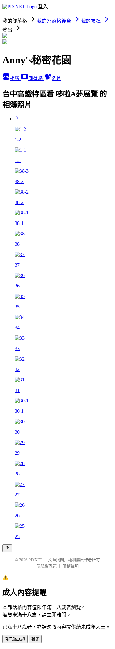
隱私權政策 (47, 566)
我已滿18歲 (15, 639)
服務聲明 (71, 566)
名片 (56, 78)
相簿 (15, 78)
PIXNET (35, 559)
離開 (35, 639)
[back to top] (7, 548)
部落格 (36, 78)
